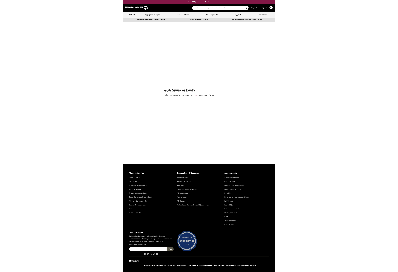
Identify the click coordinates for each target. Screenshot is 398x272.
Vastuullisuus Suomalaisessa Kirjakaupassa (193, 205)
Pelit (226, 217)
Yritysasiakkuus (182, 193)
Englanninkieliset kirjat (232, 189)
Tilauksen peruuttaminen (138, 185)
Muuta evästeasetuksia (138, 201)
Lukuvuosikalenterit (231, 209)
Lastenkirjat (228, 205)
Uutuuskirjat (229, 225)
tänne (196, 95)
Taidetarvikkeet (230, 221)
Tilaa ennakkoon (183, 15)
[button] (130, 15)
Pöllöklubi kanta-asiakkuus (187, 189)
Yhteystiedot (182, 197)
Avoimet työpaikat (184, 181)
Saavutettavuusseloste (137, 205)
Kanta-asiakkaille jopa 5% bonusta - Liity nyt (151, 19)
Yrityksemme (181, 201)
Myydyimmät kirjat (152, 15)
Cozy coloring (229, 181)
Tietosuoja (133, 209)
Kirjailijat (227, 193)
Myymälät (238, 15)
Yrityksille (254, 8)
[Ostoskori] (271, 8)
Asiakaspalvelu (212, 15)
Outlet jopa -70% (231, 213)
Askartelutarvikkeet (232, 177)
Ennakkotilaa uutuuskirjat (234, 185)
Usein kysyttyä (134, 177)
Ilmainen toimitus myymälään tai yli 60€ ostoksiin (247, 19)
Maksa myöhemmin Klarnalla (199, 19)
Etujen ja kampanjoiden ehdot (140, 197)
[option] (151, 20)
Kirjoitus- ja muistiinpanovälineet (236, 197)
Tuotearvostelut (135, 213)
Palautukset (133, 181)
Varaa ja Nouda (135, 189)
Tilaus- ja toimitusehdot (138, 193)
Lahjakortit (228, 201)
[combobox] (220, 8)
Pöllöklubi (263, 15)
